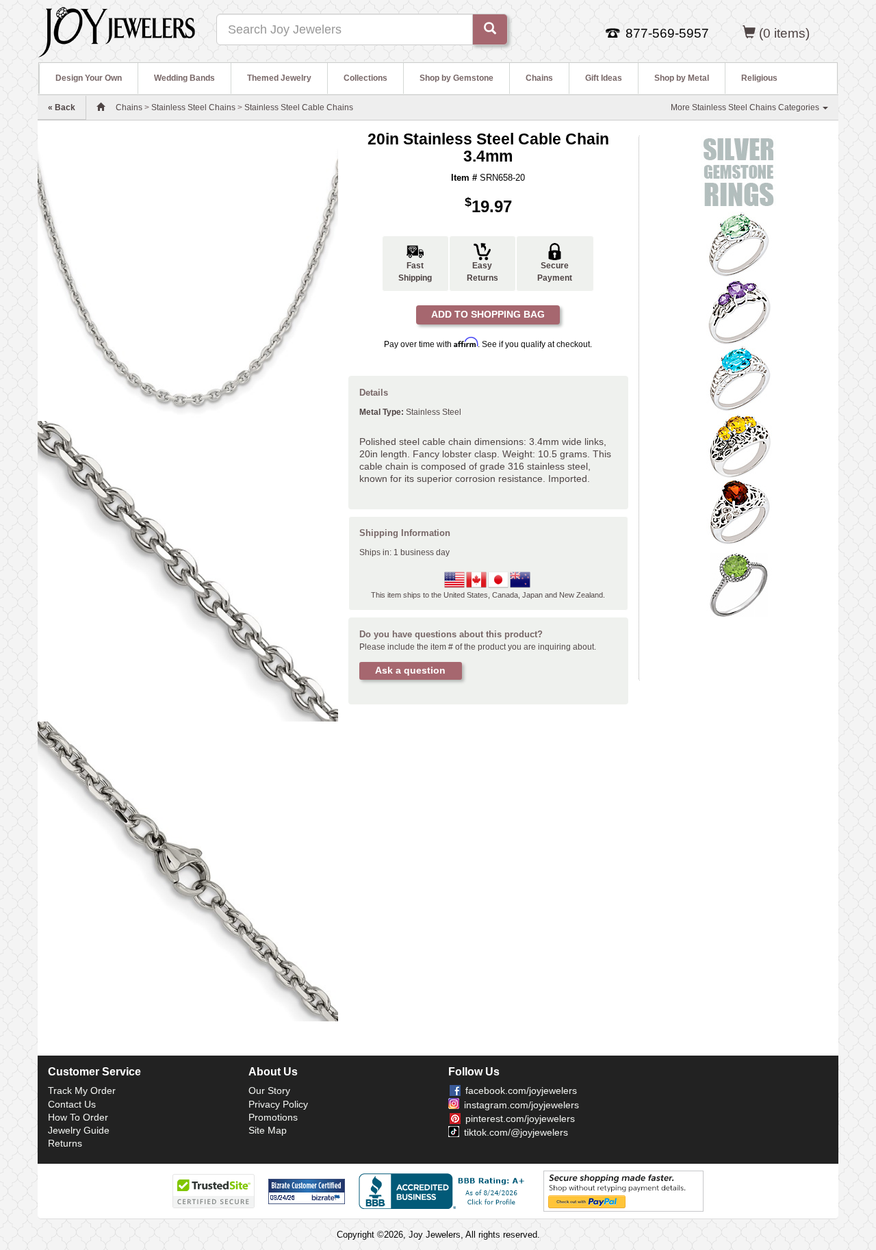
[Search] (490, 29)
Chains (539, 78)
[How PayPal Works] (623, 1190)
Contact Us (72, 1104)
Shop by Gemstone (456, 78)
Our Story (269, 1090)
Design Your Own (88, 78)
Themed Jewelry (279, 78)
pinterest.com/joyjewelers (520, 1118)
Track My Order (82, 1090)
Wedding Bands (184, 78)
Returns (65, 1143)
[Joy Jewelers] (117, 30)
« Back (61, 107)
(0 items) (784, 33)
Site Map (267, 1130)
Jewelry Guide (79, 1130)
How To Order (78, 1117)
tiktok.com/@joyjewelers (516, 1132)
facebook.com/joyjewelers (521, 1090)
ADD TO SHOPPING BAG (488, 314)
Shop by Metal (681, 78)
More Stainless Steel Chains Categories (746, 107)
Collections (365, 78)
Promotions (273, 1117)
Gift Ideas (603, 78)
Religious (759, 78)
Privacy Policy (278, 1104)
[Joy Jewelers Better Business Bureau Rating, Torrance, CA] (444, 1191)
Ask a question (410, 670)
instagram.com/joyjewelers (521, 1104)
